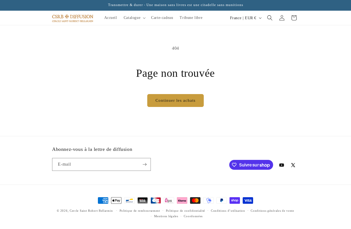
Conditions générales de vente (272, 210)
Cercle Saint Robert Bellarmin (91, 210)
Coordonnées (193, 216)
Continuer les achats (175, 100)
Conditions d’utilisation (228, 210)
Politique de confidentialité (185, 210)
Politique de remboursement (140, 210)
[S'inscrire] (144, 164)
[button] (134, 18)
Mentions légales (166, 216)
